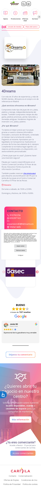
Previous (4, 272)
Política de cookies (14, 242)
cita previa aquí (29, 173)
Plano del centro (32, 27)
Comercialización (25, 476)
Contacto (12, 476)
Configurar (20, 255)
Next (37, 272)
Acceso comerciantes (23, 453)
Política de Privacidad (11, 484)
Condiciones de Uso (29, 480)
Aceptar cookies (20, 246)
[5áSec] (20, 272)
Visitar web (15, 226)
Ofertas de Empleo (11, 480)
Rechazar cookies (20, 250)
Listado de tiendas (14, 27)
